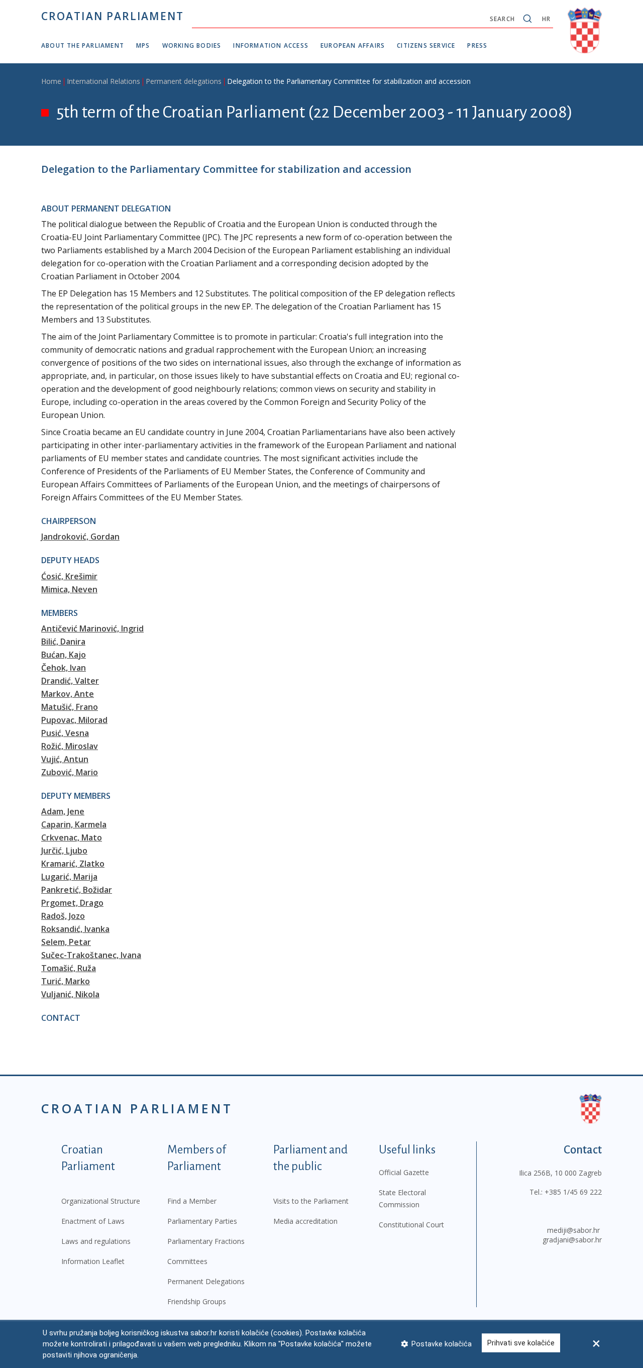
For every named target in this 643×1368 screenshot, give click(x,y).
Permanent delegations (184, 81)
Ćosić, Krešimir (69, 576)
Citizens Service (426, 45)
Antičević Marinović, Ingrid (92, 628)
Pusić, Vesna (65, 733)
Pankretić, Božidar (76, 889)
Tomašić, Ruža (68, 968)
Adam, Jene (62, 811)
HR (546, 19)
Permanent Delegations (206, 1281)
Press (477, 45)
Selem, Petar (66, 942)
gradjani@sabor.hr (572, 1239)
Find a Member (192, 1201)
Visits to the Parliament (311, 1201)
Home (51, 81)
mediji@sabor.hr (573, 1230)
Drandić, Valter (70, 680)
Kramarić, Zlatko (72, 863)
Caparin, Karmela (73, 824)
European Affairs (352, 45)
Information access (270, 45)
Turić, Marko (65, 981)
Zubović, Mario (69, 772)
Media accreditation (305, 1221)
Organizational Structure (100, 1201)
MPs (143, 45)
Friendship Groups (196, 1301)
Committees (187, 1261)
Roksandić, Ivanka (75, 928)
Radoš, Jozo (63, 915)
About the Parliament (82, 45)
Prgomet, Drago (72, 902)
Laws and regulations (96, 1241)
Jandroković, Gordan (80, 536)
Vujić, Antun (64, 759)
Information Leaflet (93, 1261)
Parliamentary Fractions (206, 1241)
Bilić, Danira (63, 641)
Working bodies (192, 45)
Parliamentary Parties (202, 1221)
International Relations (103, 81)
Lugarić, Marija (69, 876)
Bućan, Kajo (63, 654)
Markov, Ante (67, 693)
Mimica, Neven (69, 589)
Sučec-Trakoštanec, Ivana (91, 955)
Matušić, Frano (69, 706)
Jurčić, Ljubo (64, 850)
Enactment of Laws (93, 1221)
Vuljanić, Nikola (70, 994)
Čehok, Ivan (63, 667)
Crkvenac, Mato (71, 837)
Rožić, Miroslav (69, 746)
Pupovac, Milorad (74, 719)
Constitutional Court (411, 1224)
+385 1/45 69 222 (573, 1192)
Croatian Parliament (112, 16)
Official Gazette (404, 1172)
